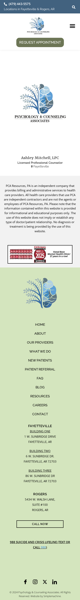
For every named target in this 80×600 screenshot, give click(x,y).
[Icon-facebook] (25, 582)
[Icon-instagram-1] (35, 582)
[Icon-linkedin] (54, 582)
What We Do (40, 351)
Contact (40, 414)
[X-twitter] (45, 582)
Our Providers (40, 342)
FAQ (40, 378)
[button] (73, 7)
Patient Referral (40, 369)
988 (43, 547)
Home (40, 324)
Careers (40, 405)
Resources (40, 396)
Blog (40, 387)
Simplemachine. (52, 596)
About (40, 333)
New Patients (40, 360)
